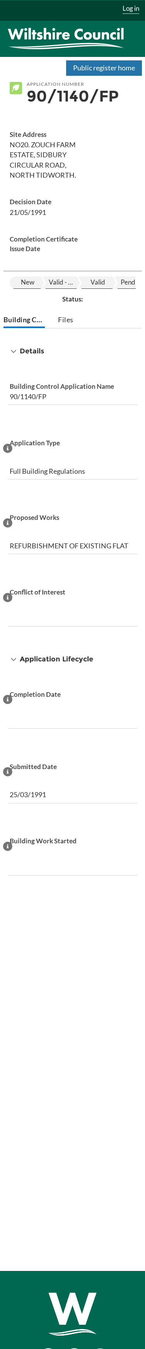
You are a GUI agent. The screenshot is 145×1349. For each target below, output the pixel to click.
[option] (27, 282)
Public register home (104, 67)
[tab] (24, 320)
